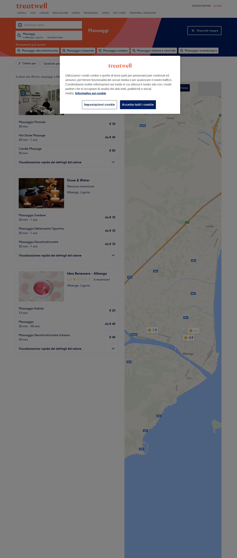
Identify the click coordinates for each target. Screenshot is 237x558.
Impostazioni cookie (99, 104)
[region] (120, 85)
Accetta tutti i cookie (138, 104)
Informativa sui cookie (90, 93)
